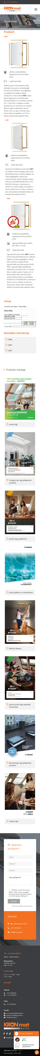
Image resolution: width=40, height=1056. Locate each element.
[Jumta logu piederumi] (20, 512)
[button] (31, 9)
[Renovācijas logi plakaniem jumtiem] (20, 736)
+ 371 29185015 (10, 995)
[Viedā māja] (20, 795)
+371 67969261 (10, 1004)
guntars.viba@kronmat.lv (13, 1015)
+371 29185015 (11, 2)
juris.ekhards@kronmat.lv (13, 1013)
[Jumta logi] (20, 398)
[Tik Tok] (10, 1033)
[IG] (7, 1033)
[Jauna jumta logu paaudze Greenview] (20, 678)
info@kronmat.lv (16, 932)
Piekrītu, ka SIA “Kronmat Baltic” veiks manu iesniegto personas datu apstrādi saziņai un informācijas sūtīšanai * (20, 893)
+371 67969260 (10, 993)
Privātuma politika (11, 1038)
